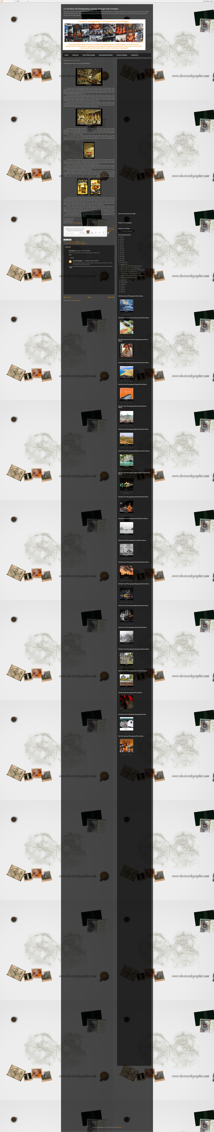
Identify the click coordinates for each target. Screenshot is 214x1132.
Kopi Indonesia (72, 250)
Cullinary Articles (71, 241)
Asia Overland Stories (106, 55)
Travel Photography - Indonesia (126, 381)
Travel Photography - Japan (126, 402)
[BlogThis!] (66, 240)
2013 (121, 258)
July (122, 286)
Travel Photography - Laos (126, 558)
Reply (70, 254)
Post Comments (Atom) (75, 300)
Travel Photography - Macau (126, 689)
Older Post (111, 297)
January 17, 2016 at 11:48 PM (83, 250)
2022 (121, 241)
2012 (121, 260)
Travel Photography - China (126, 645)
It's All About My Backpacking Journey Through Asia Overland (91, 9)
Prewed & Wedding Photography (126, 732)
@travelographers (77, 223)
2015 (121, 254)
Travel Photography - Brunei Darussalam (126, 493)
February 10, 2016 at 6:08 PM (91, 260)
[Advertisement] (134, 71)
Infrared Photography (126, 314)
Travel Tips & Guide (89, 55)
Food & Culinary (122, 55)
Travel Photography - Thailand (126, 515)
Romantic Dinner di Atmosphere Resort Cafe (131, 273)
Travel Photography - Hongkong (126, 667)
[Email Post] (108, 232)
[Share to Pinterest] (70, 240)
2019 (121, 247)
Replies (72, 257)
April (122, 291)
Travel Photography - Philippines (126, 469)
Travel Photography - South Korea (126, 425)
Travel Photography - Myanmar (126, 447)
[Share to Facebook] (69, 240)
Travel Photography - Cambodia (126, 580)
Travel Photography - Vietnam (126, 537)
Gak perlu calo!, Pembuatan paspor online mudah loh (133, 269)
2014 (121, 256)
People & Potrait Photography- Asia (126, 359)
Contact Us (134, 55)
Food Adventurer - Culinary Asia (126, 336)
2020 (121, 245)
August (122, 284)
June (122, 287)
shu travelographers (78, 260)
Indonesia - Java (79, 241)
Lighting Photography (126, 754)
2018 (121, 249)
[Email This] (64, 240)
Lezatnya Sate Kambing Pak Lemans (129, 271)
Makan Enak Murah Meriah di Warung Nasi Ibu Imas (132, 275)
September (123, 282)
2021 (121, 243)
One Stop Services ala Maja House (129, 277)
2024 (121, 237)
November (123, 264)
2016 (121, 252)
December (123, 262)
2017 (121, 250)
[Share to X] (67, 240)
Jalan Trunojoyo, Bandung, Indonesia (77, 243)
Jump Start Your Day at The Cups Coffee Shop (131, 266)
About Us (75, 55)
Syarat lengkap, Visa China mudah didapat (130, 268)
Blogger (120, 1127)
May (122, 289)
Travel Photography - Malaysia (126, 624)
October (123, 280)
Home (66, 55)
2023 (121, 239)
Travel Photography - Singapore (126, 602)
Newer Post (67, 297)
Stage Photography (126, 711)
